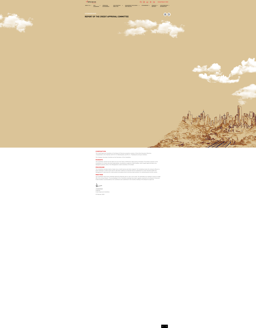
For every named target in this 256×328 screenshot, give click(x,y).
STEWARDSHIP (145, 5)
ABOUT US (87, 5)
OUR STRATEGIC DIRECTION (117, 6)
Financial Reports (154, 6)
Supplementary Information (164, 6)
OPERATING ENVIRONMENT (106, 6)
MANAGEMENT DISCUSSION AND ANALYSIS (131, 6)
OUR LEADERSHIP (96, 6)
